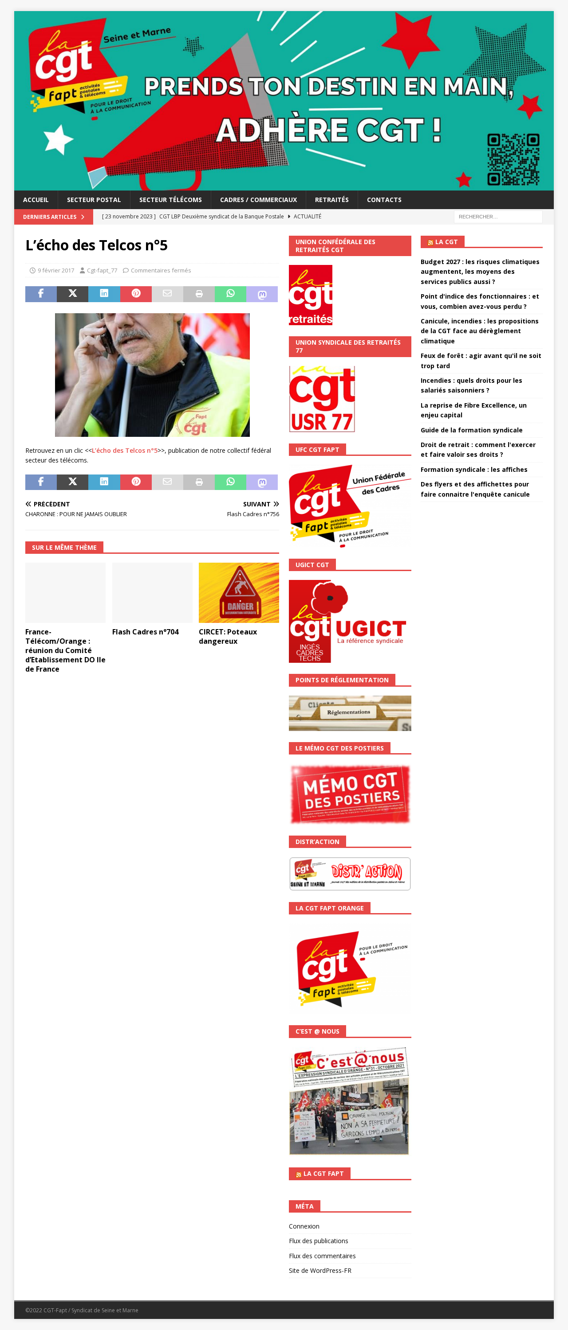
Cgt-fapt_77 (102, 270)
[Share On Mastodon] (262, 294)
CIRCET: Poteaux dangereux (228, 636)
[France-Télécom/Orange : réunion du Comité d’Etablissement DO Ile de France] (65, 593)
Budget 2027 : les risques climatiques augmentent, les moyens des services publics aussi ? (480, 271)
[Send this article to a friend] (167, 294)
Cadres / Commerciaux (258, 199)
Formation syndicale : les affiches (474, 469)
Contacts (384, 199)
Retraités (332, 199)
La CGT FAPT (324, 1173)
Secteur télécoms (170, 199)
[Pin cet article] (136, 294)
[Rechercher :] (498, 216)
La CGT (446, 241)
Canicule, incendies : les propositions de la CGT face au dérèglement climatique (480, 331)
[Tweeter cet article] (72, 294)
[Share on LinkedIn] (104, 294)
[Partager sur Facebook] (41, 294)
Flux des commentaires (322, 1256)
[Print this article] (199, 294)
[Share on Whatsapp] (230, 294)
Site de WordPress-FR (320, 1270)
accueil (36, 199)
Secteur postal (94, 199)
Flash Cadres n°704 (145, 632)
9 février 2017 (56, 270)
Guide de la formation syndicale (472, 430)
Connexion (304, 1226)
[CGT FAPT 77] (284, 185)
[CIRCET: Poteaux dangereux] (239, 593)
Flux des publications (318, 1241)
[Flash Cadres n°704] (152, 593)
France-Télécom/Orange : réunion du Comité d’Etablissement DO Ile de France (65, 650)
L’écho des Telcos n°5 (125, 450)
